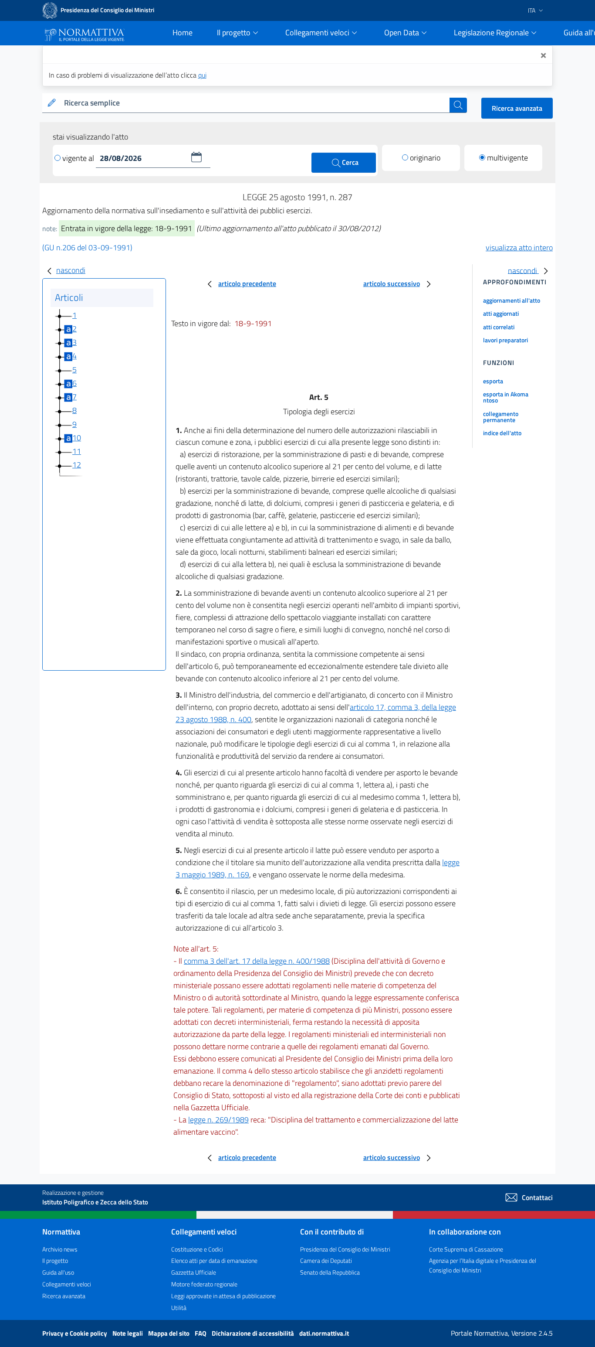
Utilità (178, 1307)
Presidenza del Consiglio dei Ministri (345, 1249)
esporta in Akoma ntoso (505, 397)
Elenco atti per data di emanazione (214, 1260)
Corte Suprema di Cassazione (466, 1249)
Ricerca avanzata (517, 108)
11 (76, 451)
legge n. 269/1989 (218, 1119)
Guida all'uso (58, 1272)
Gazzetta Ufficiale (193, 1272)
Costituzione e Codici (197, 1249)
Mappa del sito (169, 1333)
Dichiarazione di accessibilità (253, 1333)
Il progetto (55, 1260)
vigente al (79, 158)
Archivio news (60, 1249)
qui (202, 75)
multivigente (507, 158)
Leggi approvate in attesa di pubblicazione (223, 1295)
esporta (493, 380)
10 (76, 437)
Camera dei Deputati (326, 1260)
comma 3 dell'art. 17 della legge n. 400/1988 (257, 961)
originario (425, 158)
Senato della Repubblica (330, 1272)
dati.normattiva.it (324, 1333)
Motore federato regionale (204, 1284)
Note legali (128, 1333)
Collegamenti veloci (66, 1284)
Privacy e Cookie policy (75, 1333)
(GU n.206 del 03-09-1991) (87, 247)
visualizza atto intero (519, 247)
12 (76, 465)
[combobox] (255, 103)
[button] (196, 157)
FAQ (201, 1333)
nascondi (70, 270)
